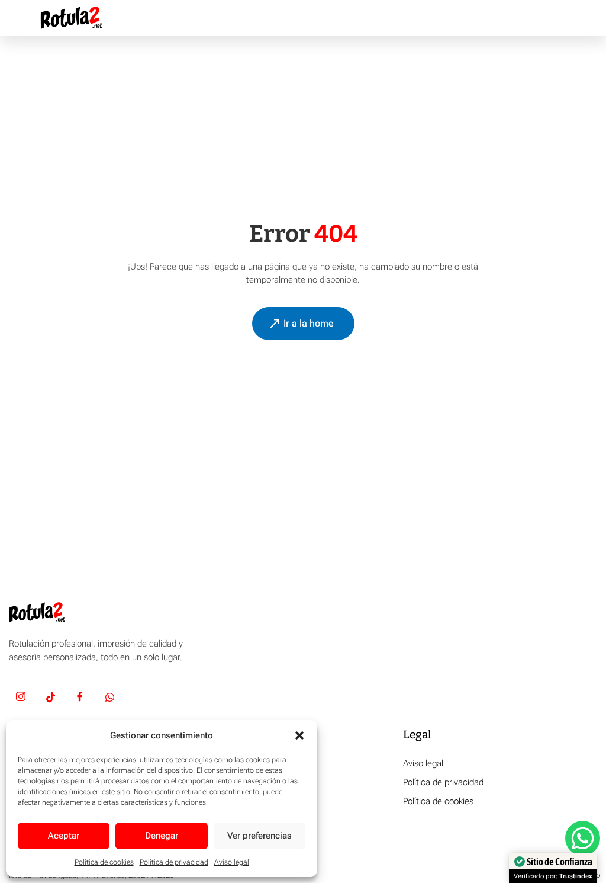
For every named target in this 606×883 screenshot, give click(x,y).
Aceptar (63, 835)
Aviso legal (231, 862)
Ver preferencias (259, 835)
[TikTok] (50, 699)
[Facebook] (80, 699)
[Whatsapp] (109, 699)
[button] (299, 735)
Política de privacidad (174, 862)
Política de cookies (104, 862)
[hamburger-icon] (583, 18)
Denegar (161, 835)
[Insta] (21, 699)
